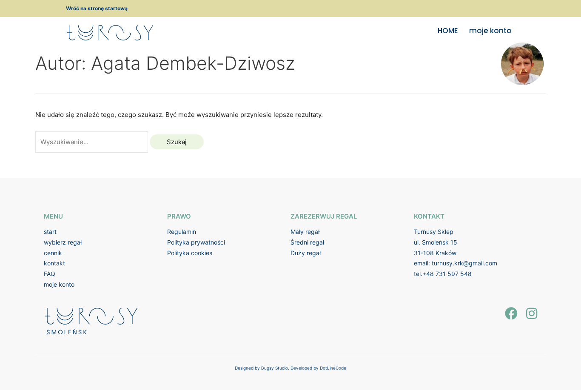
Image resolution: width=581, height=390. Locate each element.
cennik (53, 252)
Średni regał (307, 242)
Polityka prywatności (196, 242)
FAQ (49, 273)
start (50, 231)
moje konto (490, 31)
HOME (448, 31)
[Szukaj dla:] (92, 142)
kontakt (54, 263)
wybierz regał (63, 242)
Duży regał (305, 252)
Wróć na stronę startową (97, 8)
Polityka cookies (189, 252)
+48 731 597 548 (447, 273)
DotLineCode (333, 367)
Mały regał (304, 231)
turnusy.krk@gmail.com (464, 263)
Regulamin (181, 231)
